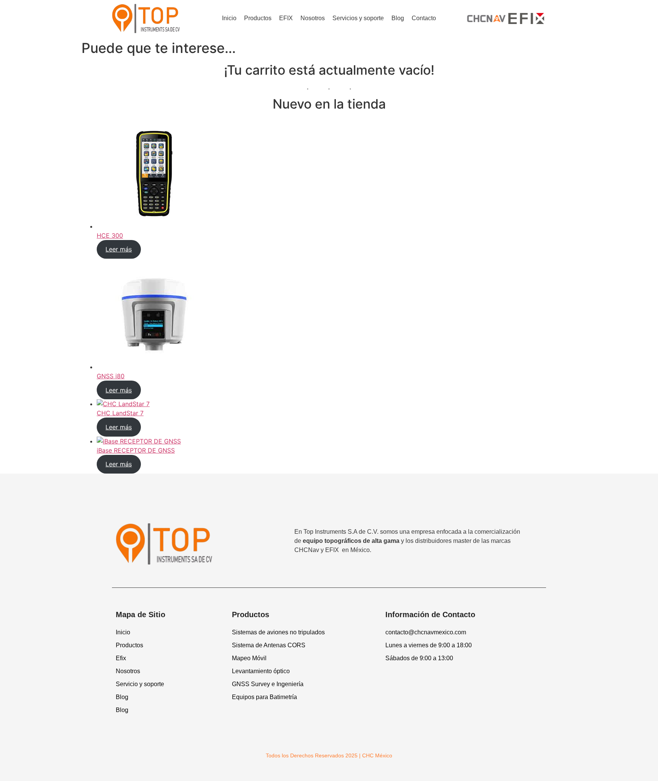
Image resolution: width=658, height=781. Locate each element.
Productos (258, 18)
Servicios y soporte (358, 18)
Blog (397, 18)
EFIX (286, 18)
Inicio (229, 18)
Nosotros (312, 18)
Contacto (424, 18)
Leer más (118, 249)
